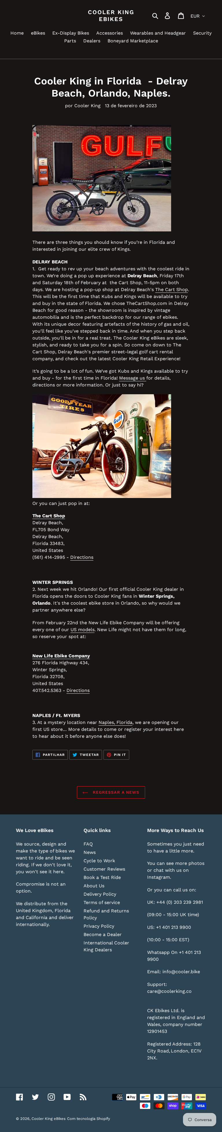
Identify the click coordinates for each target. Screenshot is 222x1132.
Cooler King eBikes (111, 15)
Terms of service (102, 902)
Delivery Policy (100, 894)
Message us (132, 378)
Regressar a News (115, 792)
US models (83, 629)
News (90, 852)
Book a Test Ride (102, 877)
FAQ (88, 844)
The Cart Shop (171, 289)
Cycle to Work (99, 860)
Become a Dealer (103, 934)
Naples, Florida (115, 722)
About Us (94, 885)
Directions (81, 557)
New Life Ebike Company (61, 656)
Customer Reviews (104, 869)
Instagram (158, 877)
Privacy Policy (99, 926)
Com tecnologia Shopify (88, 1118)
